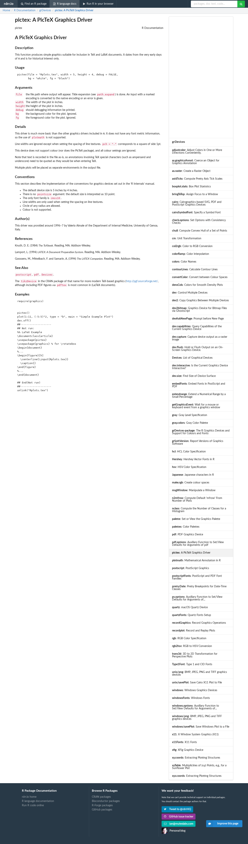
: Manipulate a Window (193, 490)
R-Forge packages (102, 805)
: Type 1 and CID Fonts (192, 664)
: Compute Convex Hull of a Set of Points (199, 230)
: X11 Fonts (184, 742)
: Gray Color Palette (190, 423)
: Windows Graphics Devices (194, 690)
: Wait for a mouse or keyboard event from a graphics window (196, 406)
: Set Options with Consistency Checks (199, 221)
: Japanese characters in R (193, 475)
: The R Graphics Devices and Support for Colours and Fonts (201, 432)
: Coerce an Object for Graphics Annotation (195, 162)
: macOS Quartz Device (190, 607)
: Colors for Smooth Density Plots (197, 285)
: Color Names (184, 261)
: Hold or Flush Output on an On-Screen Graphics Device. (197, 348)
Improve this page (227, 823)
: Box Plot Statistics (191, 186)
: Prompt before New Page (198, 318)
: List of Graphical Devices (192, 358)
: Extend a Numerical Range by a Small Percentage (199, 395)
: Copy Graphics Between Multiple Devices (200, 300)
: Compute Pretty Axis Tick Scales (197, 178)
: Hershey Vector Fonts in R (193, 459)
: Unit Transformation (186, 238)
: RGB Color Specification (189, 638)
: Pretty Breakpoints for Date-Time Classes (199, 588)
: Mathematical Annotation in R (196, 560)
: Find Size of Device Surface (194, 376)
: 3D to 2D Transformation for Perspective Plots (194, 655)
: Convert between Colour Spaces (199, 277)
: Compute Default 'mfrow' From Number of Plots (197, 499)
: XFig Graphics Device (187, 750)
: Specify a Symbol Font (196, 212)
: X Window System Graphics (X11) (195, 734)
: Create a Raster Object (191, 171)
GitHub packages (102, 809)
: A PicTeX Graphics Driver (74, 10)
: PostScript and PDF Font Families (197, 577)
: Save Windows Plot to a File (200, 726)
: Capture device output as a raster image (199, 338)
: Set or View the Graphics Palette (196, 519)
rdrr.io (8, 3)
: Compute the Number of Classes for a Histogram (199, 510)
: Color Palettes (185, 526)
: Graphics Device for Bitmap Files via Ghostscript (199, 309)
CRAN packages (101, 797)
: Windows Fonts (191, 698)
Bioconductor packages (106, 801)
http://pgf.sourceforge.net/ (142, 281)
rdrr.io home (29, 797)
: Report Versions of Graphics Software (197, 442)
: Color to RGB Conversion (192, 246)
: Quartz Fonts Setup (191, 615)
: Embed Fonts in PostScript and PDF (198, 385)
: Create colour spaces (190, 482)
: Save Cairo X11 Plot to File (197, 682)
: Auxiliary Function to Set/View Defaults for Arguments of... (197, 598)
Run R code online (33, 805)
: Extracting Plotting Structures (196, 757)
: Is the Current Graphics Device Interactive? (200, 367)
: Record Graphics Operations (199, 623)
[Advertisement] (201, 77)
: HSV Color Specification (189, 467)
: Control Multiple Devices (190, 292)
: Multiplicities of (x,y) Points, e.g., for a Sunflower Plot (199, 767)
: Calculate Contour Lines (195, 269)
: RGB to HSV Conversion (192, 646)
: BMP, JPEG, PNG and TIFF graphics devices (199, 673)
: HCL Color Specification (189, 451)
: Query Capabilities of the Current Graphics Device (197, 328)
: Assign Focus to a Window (195, 194)
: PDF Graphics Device (187, 534)
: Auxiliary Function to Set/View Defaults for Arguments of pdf (198, 543)
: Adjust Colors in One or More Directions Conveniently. (197, 151)
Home (6, 10)
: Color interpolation (190, 254)
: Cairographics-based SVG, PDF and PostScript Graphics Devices (196, 203)
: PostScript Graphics (190, 568)
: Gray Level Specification (189, 415)
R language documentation (38, 801)
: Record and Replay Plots (193, 630)
